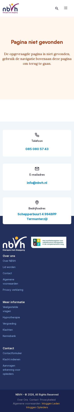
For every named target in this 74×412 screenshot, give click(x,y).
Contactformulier (12, 353)
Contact (7, 273)
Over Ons (22, 399)
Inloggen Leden (51, 403)
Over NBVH (9, 260)
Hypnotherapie (11, 317)
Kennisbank (9, 335)
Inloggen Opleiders (37, 407)
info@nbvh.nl (37, 183)
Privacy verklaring (13, 289)
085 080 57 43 (37, 149)
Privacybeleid (48, 399)
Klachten (8, 329)
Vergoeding (9, 323)
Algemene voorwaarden (26, 403)
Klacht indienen (11, 359)
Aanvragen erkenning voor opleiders (11, 369)
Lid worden (9, 267)
